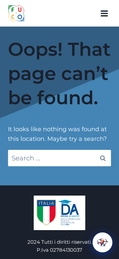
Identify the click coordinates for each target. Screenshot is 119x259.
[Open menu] (104, 13)
